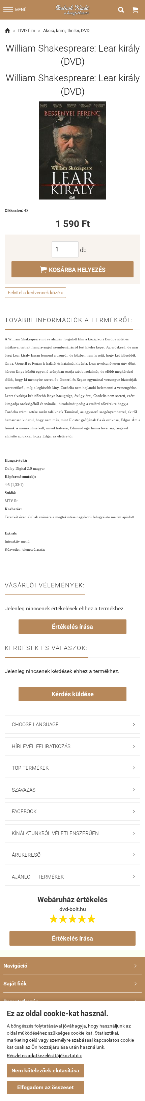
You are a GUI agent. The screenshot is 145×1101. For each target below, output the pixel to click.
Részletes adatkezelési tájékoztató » (44, 1055)
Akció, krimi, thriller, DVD (66, 30)
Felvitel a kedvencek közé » (35, 292)
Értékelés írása (72, 626)
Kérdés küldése (73, 694)
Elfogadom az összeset (45, 1087)
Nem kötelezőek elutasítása (45, 1070)
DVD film (26, 30)
